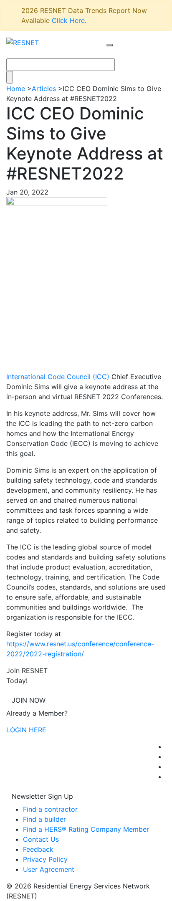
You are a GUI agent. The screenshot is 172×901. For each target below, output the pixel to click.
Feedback (38, 849)
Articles (44, 88)
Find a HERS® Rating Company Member (86, 829)
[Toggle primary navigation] (118, 53)
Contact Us (41, 839)
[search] (109, 45)
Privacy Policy (45, 859)
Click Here (68, 20)
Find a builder (44, 819)
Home (15, 88)
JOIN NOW (29, 700)
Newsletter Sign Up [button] (42, 796)
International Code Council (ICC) (57, 376)
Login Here (26, 730)
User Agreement (48, 869)
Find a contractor (50, 809)
